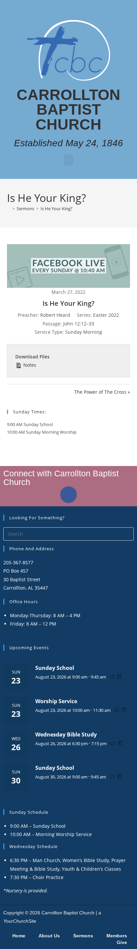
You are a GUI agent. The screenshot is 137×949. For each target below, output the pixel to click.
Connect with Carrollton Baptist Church (61, 477)
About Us (49, 935)
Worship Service (56, 701)
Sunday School (54, 668)
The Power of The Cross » (102, 392)
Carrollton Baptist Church (68, 109)
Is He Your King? (56, 209)
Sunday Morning (83, 332)
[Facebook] (68, 494)
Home (18, 935)
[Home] (8, 209)
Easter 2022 (106, 315)
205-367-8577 (18, 562)
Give (122, 942)
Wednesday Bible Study (66, 734)
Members (116, 935)
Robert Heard (55, 315)
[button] (68, 160)
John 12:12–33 (78, 323)
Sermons (83, 935)
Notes (29, 365)
